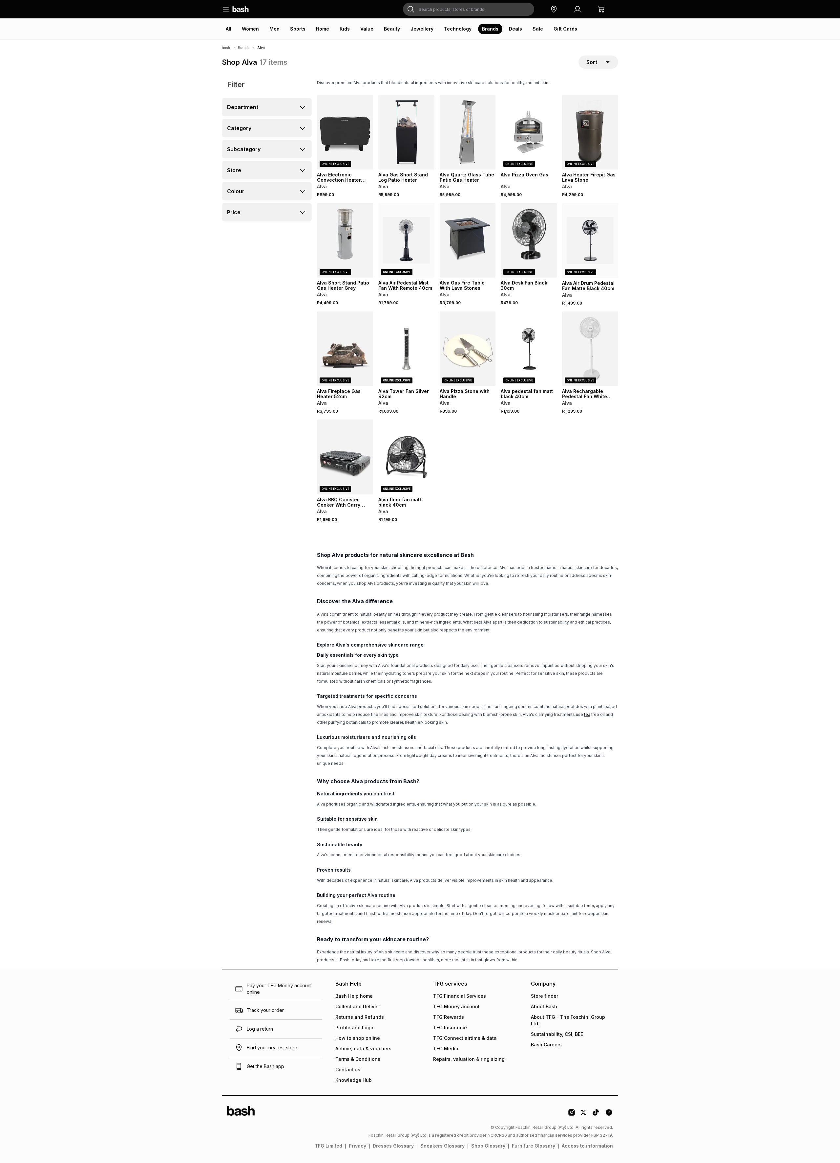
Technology (458, 29)
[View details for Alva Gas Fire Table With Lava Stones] (468, 240)
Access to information (587, 1146)
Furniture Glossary (533, 1146)
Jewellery (421, 29)
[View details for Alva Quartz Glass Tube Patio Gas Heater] (468, 132)
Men (274, 29)
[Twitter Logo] (584, 1114)
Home (322, 29)
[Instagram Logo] (572, 1114)
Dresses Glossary (393, 1146)
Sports (297, 29)
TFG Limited (328, 1146)
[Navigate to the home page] (240, 9)
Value (366, 29)
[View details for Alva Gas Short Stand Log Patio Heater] (406, 132)
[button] (554, 9)
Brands (490, 29)
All (228, 29)
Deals (515, 29)
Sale (538, 29)
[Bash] (226, 47)
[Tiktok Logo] (596, 1114)
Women (250, 29)
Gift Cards (565, 29)
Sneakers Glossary (442, 1146)
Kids (345, 29)
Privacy (357, 1146)
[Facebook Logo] (609, 1114)
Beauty (392, 29)
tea (587, 714)
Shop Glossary (488, 1146)
